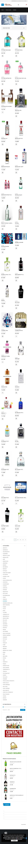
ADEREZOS (5, 549)
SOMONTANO (6, 665)
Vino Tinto (5, 686)
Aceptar (14, 840)
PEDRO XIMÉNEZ (6, 635)
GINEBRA (2, 48)
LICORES (5, 612)
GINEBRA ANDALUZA (7, 603)
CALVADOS (5, 574)
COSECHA (5, 587)
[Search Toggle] (18, 4)
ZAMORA (5, 699)
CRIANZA (5, 589)
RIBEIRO (5, 648)
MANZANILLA (6, 616)
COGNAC (5, 586)
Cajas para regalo (7, 572)
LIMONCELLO (6, 614)
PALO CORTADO (6, 633)
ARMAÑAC (5, 563)
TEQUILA (5, 671)
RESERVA (5, 646)
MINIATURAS (6, 618)
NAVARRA (5, 623)
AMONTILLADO (6, 555)
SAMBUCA (5, 661)
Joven (4, 610)
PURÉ (4, 644)
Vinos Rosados (6, 694)
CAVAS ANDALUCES (7, 580)
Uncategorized (6, 673)
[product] (7, 39)
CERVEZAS (5, 582)
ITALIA (4, 608)
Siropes (4, 663)
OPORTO (5, 627)
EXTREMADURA (6, 595)
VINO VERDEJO (6, 688)
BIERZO (4, 565)
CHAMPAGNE (6, 584)
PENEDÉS (5, 637)
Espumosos (5, 591)
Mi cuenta (6, 818)
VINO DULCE (6, 682)
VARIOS (4, 675)
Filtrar (22, 709)
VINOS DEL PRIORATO (8, 692)
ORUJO (4, 629)
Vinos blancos (6, 690)
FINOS (4, 597)
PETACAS (5, 639)
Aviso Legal (6, 810)
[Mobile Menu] (2, 5)
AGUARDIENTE (6, 551)
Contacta (7, 805)
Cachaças (5, 570)
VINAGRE (5, 679)
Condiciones (6, 813)
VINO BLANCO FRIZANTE (8, 680)
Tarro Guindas (6, 667)
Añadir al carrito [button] (2, 56)
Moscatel (5, 620)
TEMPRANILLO (6, 669)
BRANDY (5, 568)
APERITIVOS (5, 561)
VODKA (4, 696)
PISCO (4, 641)
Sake (4, 660)
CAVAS (4, 578)
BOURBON (5, 567)
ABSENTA (5, 548)
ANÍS (4, 559)
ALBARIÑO (5, 553)
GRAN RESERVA (6, 605)
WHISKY (4, 698)
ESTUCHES (5, 593)
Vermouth (5, 677)
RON (4, 654)
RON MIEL (5, 656)
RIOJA (4, 652)
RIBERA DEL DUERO (7, 650)
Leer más (2, 112)
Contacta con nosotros (8, 815)
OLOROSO (5, 625)
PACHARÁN (5, 631)
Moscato (5, 622)
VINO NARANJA (6, 684)
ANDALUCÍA (5, 557)
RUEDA (4, 658)
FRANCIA (16, 329)
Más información (19, 839)
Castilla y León (6, 576)
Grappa (4, 606)
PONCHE (5, 642)
